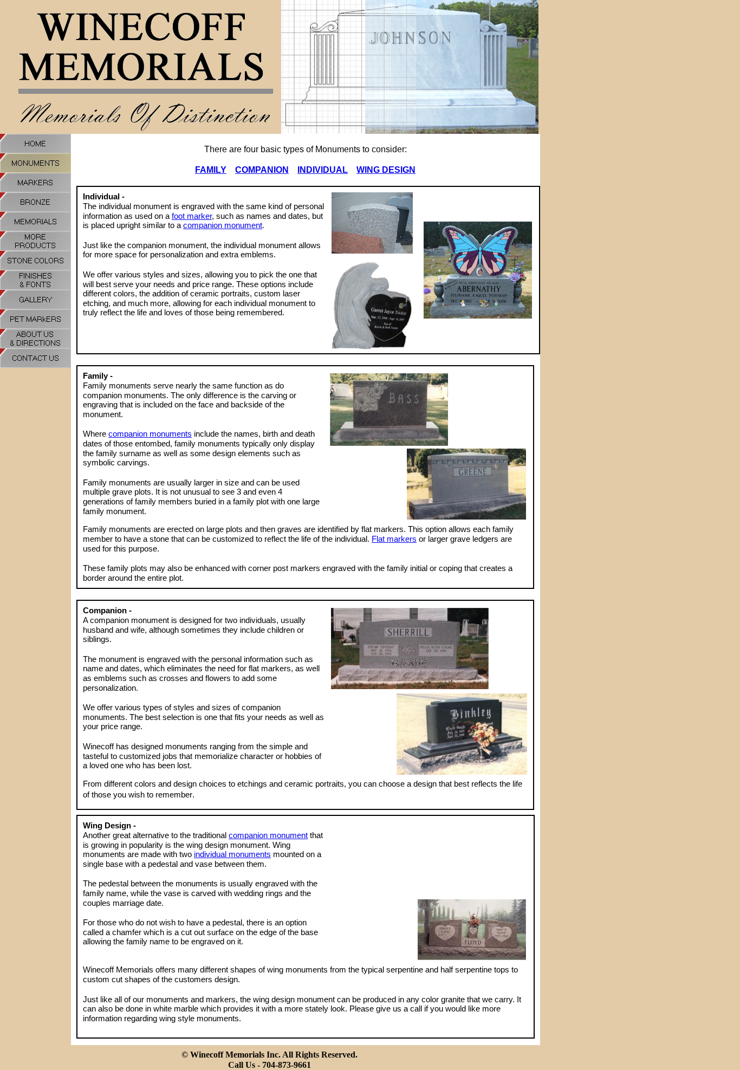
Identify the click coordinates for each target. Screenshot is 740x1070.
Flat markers (394, 539)
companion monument (222, 225)
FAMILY (210, 169)
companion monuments (150, 434)
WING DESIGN (386, 169)
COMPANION (262, 169)
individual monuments (232, 854)
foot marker (192, 216)
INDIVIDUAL (322, 169)
